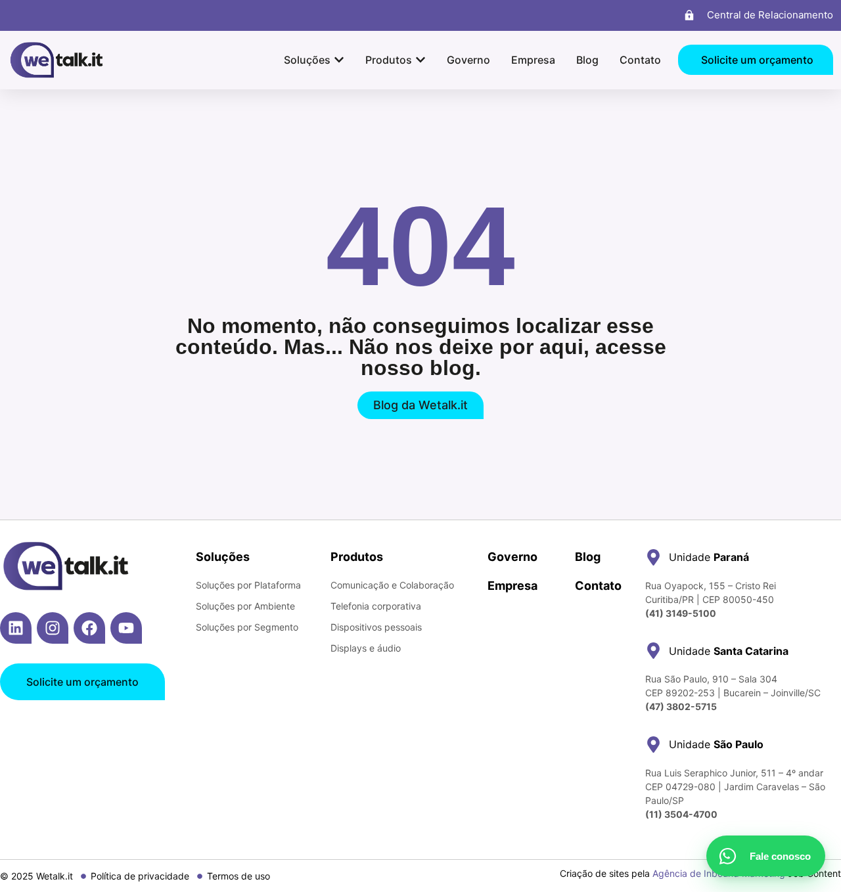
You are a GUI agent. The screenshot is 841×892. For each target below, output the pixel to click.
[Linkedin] (16, 628)
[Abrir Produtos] (420, 60)
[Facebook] (89, 628)
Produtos (356, 557)
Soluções (223, 557)
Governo (512, 557)
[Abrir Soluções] (339, 60)
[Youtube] (126, 628)
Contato (598, 585)
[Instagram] (52, 628)
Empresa (512, 585)
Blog (588, 557)
